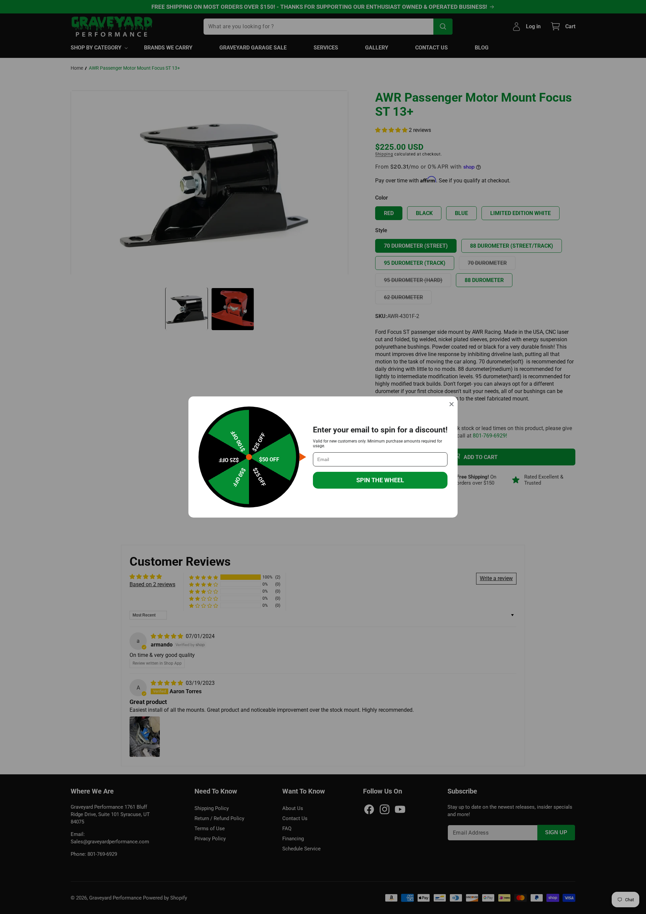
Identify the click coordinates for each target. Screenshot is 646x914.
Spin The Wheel (380, 480)
